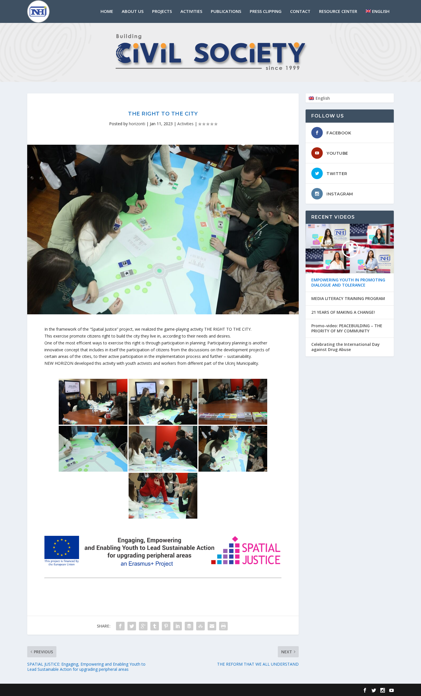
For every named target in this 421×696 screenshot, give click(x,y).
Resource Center (338, 11)
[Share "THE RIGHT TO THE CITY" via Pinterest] (166, 626)
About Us (132, 11)
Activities (191, 11)
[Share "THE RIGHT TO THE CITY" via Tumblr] (154, 626)
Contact (300, 11)
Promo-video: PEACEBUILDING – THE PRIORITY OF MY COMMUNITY (346, 328)
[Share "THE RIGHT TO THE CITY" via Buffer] (189, 626)
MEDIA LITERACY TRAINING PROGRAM (348, 298)
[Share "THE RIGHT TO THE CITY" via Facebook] (120, 626)
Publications (226, 11)
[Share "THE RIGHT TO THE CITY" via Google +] (143, 626)
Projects (162, 11)
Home (107, 11)
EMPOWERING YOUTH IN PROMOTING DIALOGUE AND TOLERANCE (348, 282)
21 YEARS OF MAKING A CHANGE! (343, 312)
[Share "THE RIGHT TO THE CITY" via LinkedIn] (177, 626)
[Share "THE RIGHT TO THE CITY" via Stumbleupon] (200, 626)
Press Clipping (266, 11)
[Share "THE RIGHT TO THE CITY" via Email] (212, 626)
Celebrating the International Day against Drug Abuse (345, 347)
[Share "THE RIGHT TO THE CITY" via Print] (223, 626)
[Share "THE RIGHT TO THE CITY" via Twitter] (131, 626)
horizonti (137, 123)
